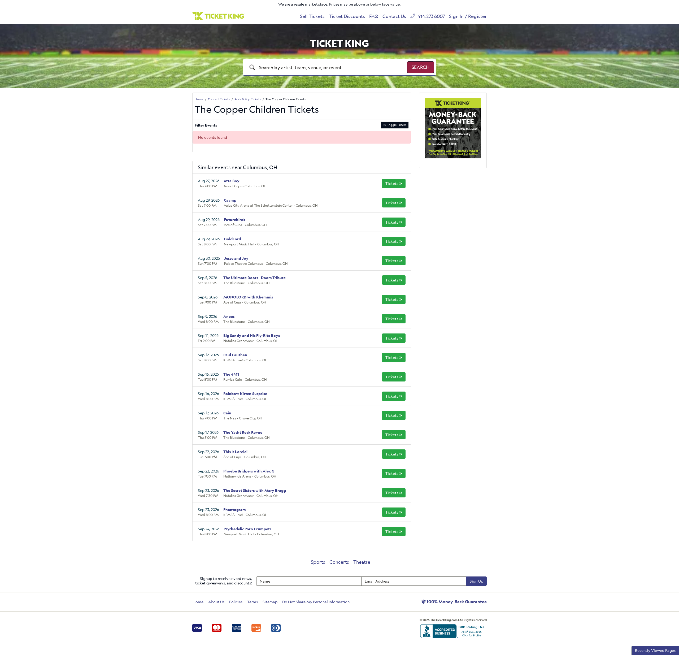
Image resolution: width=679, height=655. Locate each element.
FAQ (373, 16)
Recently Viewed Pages (655, 650)
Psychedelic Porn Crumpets (247, 528)
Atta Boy (232, 180)
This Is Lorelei (235, 451)
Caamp (230, 200)
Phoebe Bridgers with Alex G (249, 471)
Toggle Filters (396, 125)
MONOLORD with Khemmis (248, 297)
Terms (252, 601)
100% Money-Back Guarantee (456, 602)
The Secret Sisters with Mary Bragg (254, 490)
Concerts (339, 562)
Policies (235, 601)
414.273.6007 (430, 16)
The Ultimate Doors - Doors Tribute (254, 277)
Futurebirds (234, 219)
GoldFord (232, 238)
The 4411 (231, 374)
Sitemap (270, 601)
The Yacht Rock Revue (242, 432)
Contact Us (394, 16)
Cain (227, 412)
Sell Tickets (312, 16)
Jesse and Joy (236, 258)
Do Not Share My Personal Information (316, 601)
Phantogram (234, 509)
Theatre (361, 562)
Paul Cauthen (235, 354)
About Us (216, 601)
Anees (228, 316)
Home (198, 601)
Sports (318, 562)
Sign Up (476, 581)
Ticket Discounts (347, 16)
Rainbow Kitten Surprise (245, 393)
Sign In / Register (468, 16)
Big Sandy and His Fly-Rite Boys (251, 335)
